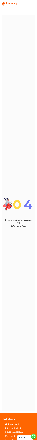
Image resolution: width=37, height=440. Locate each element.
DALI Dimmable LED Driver (14, 428)
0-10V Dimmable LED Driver (14, 432)
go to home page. (18, 226)
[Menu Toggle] (18, 8)
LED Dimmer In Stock (12, 424)
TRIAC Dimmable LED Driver (14, 436)
